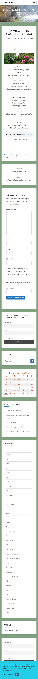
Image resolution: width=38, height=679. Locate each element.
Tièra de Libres (11, 599)
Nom (8, 239)
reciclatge (9, 567)
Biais (7, 468)
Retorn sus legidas (12, 576)
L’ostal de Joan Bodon (13, 411)
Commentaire (11, 209)
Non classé (9, 540)
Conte (8, 482)
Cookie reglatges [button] (8, 674)
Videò (7, 612)
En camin (9, 500)
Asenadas (9, 455)
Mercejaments (11, 527)
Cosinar (8, 486)
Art (7, 450)
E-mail (9, 249)
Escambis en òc (9, 2)
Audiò (8, 155)
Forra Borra (10, 509)
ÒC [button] (17, 674)
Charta (8, 473)
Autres (8, 464)
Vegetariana (10, 608)
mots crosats (10, 531)
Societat (8, 585)
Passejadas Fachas (12, 554)
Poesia (27, 155)
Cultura (13, 155)
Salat (7, 581)
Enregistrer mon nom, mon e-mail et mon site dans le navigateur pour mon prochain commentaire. (18, 273)
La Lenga (20, 155)
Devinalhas (9, 495)
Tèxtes (6, 158)
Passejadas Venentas (13, 558)
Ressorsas (9, 572)
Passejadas (9, 549)
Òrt (7, 545)
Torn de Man (10, 603)
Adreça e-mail (8, 330)
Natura (8, 536)
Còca (7, 477)
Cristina (26, 38)
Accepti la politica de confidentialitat (17, 338)
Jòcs (7, 513)
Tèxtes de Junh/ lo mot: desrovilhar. (18, 431)
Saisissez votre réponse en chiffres (18, 283)
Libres (8, 522)
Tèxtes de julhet (11, 422)
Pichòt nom (7, 323)
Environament (11, 504)
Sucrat (8, 590)
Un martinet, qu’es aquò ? (14, 427)
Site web (9, 259)
